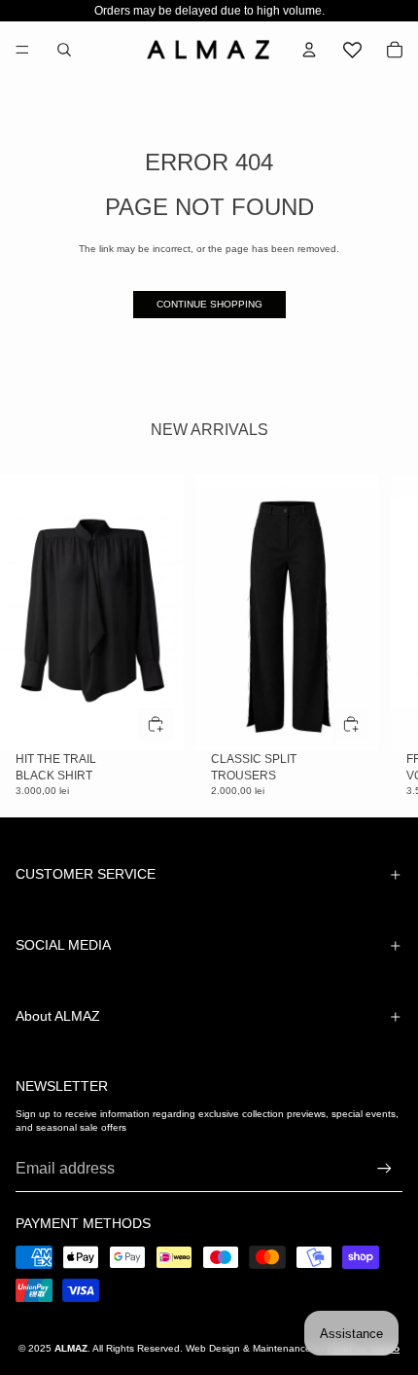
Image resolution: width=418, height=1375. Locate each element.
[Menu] (22, 49)
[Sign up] (384, 1169)
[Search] (64, 49)
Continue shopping (209, 304)
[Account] (309, 49)
